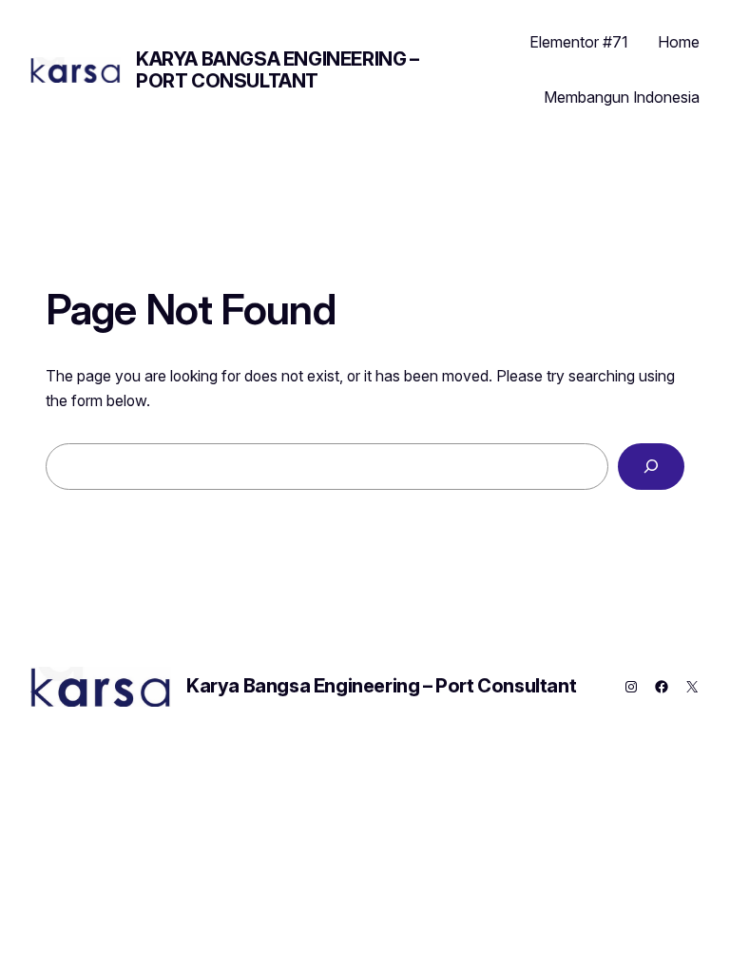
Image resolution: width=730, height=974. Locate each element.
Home (679, 41)
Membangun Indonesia (622, 97)
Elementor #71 (578, 41)
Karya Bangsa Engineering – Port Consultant (277, 70)
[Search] (651, 466)
